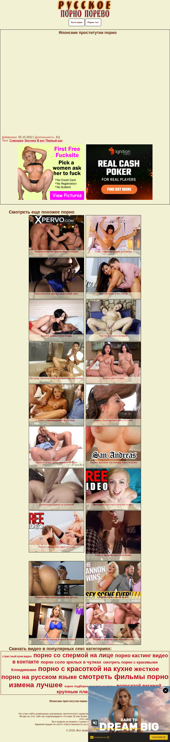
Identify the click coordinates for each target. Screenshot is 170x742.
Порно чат (93, 22)
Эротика (30, 140)
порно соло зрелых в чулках (71, 662)
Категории (76, 22)
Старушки (16, 140)
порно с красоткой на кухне (85, 668)
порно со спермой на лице (73, 655)
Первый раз (54, 140)
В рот (41, 140)
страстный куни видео (17, 656)
